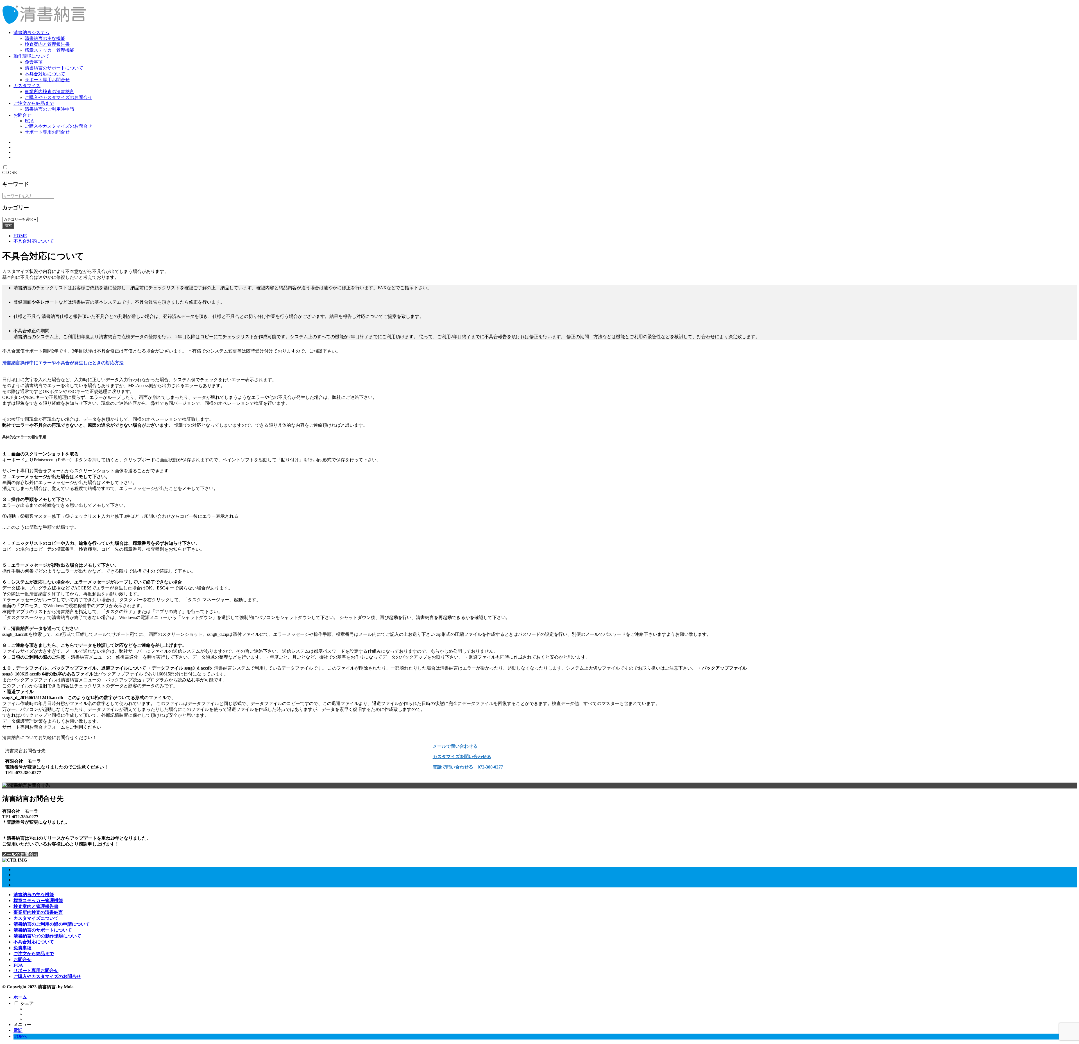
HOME (20, 235)
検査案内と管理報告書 (47, 44)
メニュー (22, 1024)
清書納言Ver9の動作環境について (47, 936)
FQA (29, 120)
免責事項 (34, 62)
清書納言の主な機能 (45, 38)
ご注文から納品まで (33, 103)
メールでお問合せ (20, 854)
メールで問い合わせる (455, 746)
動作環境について (31, 56)
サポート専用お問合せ (47, 79)
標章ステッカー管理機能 (49, 50)
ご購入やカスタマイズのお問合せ (58, 97)
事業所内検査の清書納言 (49, 91)
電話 (17, 1030)
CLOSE (9, 172)
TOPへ (20, 1036)
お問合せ (22, 115)
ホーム (20, 997)
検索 (8, 225)
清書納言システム (31, 32)
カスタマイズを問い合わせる (462, 756)
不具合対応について (45, 73)
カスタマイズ (26, 85)
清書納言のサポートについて (54, 67)
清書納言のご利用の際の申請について (51, 924)
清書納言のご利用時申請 (49, 109)
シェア (27, 1003)
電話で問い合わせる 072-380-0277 (468, 767)
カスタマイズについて (35, 918)
